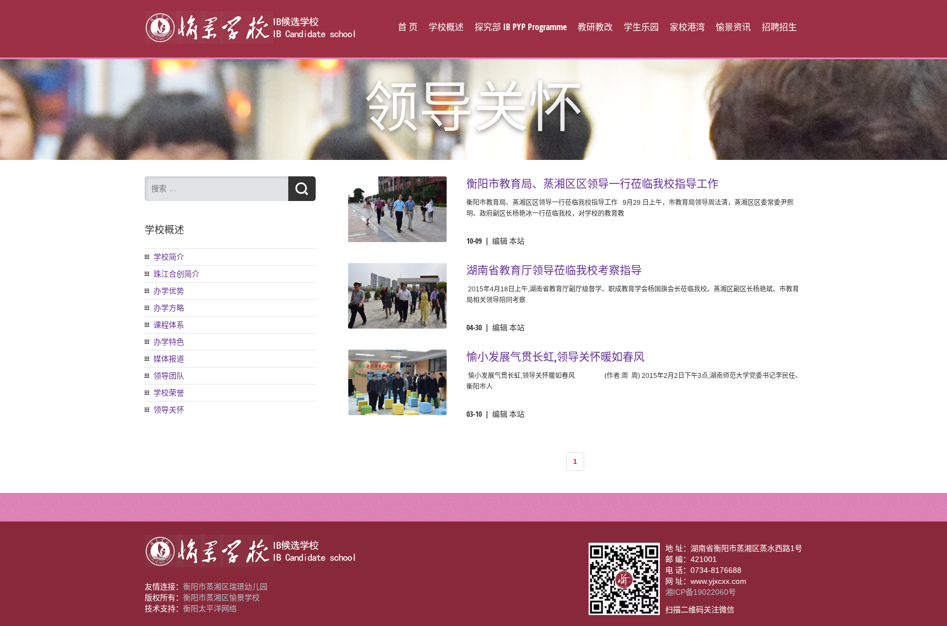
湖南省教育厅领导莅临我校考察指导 (554, 270)
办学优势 (168, 290)
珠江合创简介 (176, 273)
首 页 (408, 27)
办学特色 (168, 341)
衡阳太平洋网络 (210, 608)
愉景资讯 (733, 27)
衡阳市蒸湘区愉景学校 (221, 597)
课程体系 (168, 324)
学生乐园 (641, 27)
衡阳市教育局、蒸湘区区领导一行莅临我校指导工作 (592, 183)
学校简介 (168, 256)
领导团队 (168, 375)
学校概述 (446, 27)
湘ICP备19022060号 (700, 592)
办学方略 (168, 307)
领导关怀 (168, 409)
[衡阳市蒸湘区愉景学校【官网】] (251, 41)
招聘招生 (779, 27)
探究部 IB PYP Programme (521, 27)
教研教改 (595, 27)
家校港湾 (687, 27)
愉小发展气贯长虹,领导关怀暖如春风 (555, 356)
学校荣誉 (168, 392)
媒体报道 (168, 358)
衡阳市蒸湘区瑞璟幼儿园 (225, 586)
